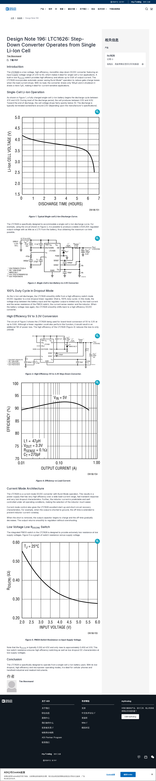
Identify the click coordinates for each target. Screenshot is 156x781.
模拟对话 (85, 727)
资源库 (85, 718)
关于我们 (46, 708)
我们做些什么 (48, 723)
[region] (78, 774)
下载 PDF (14, 60)
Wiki (83, 723)
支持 (84, 708)
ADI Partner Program (52, 737)
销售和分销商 (48, 732)
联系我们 (46, 742)
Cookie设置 (110, 774)
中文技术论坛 (87, 713)
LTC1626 (15, 72)
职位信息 (46, 713)
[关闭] (152, 774)
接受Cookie (128, 774)
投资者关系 (47, 727)
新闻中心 (46, 718)
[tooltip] (112, 59)
